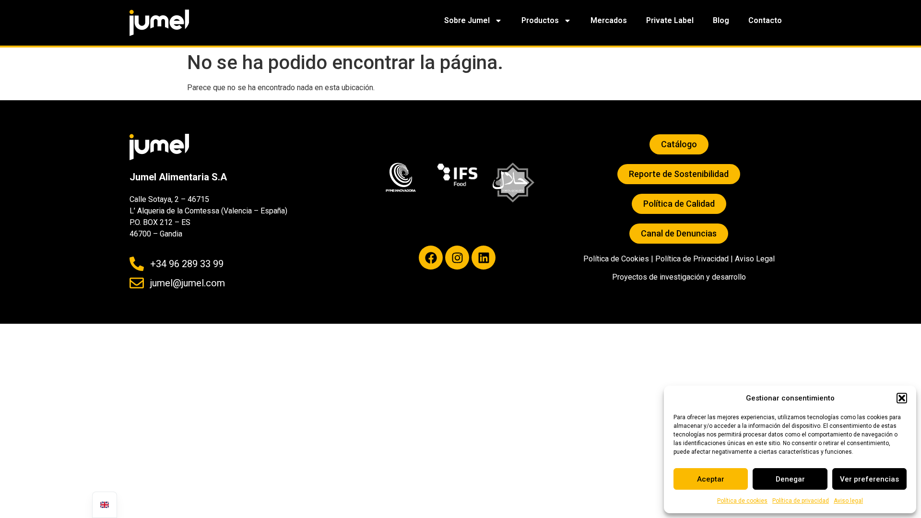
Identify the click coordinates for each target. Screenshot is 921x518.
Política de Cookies (616, 258)
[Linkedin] (484, 258)
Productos (540, 20)
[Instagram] (457, 258)
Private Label (670, 20)
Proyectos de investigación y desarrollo (679, 277)
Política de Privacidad (692, 258)
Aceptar (710, 479)
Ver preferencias (869, 479)
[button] (902, 398)
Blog (721, 20)
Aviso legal (848, 500)
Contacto (765, 20)
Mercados (608, 20)
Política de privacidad (800, 500)
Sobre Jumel (467, 20)
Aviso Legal (755, 258)
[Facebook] (431, 258)
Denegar (790, 479)
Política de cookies (742, 500)
